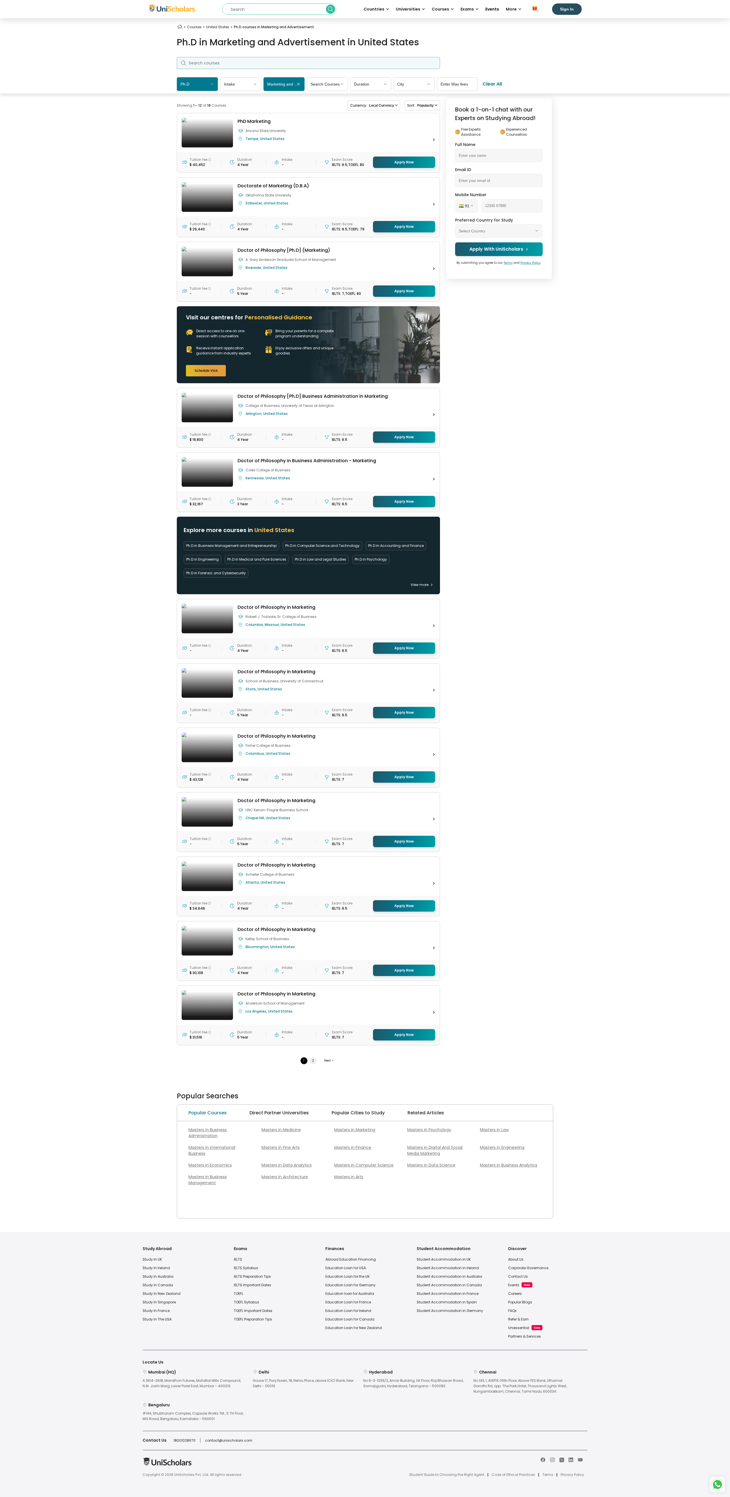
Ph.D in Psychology (371, 559)
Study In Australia (158, 1276)
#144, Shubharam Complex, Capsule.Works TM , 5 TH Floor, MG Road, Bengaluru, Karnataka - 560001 (193, 1416)
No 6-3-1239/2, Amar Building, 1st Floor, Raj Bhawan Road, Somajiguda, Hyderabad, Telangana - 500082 (413, 1383)
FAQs (512, 1310)
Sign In (567, 9)
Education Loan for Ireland (348, 1310)
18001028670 (184, 1440)
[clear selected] (298, 84)
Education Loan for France (348, 1302)
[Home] (179, 27)
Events (492, 9)
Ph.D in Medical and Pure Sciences (256, 559)
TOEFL (238, 1293)
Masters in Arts (348, 1177)
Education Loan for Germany (350, 1285)
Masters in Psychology (429, 1130)
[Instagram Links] (552, 1459)
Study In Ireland (156, 1267)
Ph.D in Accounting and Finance (396, 545)
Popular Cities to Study (358, 1112)
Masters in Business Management (207, 1180)
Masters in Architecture (284, 1177)
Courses (194, 27)
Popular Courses (207, 1112)
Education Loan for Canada (349, 1319)
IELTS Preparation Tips (252, 1276)
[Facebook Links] (543, 1459)
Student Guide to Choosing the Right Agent (446, 1474)
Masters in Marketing (354, 1130)
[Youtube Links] (580, 1459)
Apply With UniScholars (496, 249)
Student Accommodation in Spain (447, 1302)
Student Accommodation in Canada (449, 1285)
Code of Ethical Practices (513, 1474)
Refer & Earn (518, 1319)
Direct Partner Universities (279, 1112)
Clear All (492, 84)
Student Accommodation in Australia (449, 1276)
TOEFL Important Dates (253, 1310)
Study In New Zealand (162, 1293)
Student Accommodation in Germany (450, 1310)
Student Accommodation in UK (444, 1259)
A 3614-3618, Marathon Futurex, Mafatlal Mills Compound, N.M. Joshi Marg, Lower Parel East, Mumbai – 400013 (192, 1383)
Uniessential (518, 1327)
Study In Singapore (159, 1302)
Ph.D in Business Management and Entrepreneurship (231, 545)
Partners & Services (524, 1336)
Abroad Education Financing (350, 1259)
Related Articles (425, 1112)
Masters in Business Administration (207, 1133)
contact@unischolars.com (228, 1440)
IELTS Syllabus (246, 1267)
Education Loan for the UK (347, 1276)
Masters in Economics (210, 1165)
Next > (328, 1060)
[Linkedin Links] (571, 1459)
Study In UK (152, 1259)
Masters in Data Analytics (286, 1165)
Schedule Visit (206, 371)
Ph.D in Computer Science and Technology (322, 545)
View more (420, 584)
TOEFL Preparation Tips (253, 1319)
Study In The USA (157, 1319)
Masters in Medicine (281, 1130)
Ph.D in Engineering (202, 559)
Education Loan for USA (345, 1267)
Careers (515, 1293)
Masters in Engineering (502, 1147)
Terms (508, 262)
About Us (516, 1259)
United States (217, 27)
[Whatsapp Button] (717, 1484)
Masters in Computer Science (364, 1165)
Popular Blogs (520, 1302)
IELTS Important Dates (252, 1285)
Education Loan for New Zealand (353, 1327)
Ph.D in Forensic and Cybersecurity (216, 573)
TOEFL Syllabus (246, 1302)
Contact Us (518, 1276)
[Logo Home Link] (167, 1464)
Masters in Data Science (431, 1165)
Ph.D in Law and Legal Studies (320, 559)
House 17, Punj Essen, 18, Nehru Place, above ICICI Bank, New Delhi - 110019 (303, 1383)
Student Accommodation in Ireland (448, 1267)
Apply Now (404, 162)
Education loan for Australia (349, 1293)
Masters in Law (494, 1130)
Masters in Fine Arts (280, 1147)
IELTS (238, 1259)
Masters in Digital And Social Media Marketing (435, 1150)
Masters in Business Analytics (508, 1165)
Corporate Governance (528, 1267)
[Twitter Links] (561, 1459)
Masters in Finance (352, 1147)
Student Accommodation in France (447, 1293)
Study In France (156, 1310)
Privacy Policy (530, 262)
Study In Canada (158, 1285)
